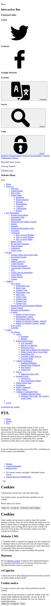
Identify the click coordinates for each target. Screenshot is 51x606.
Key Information (12, 213)
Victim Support (17, 277)
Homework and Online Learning (24, 222)
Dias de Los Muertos (29, 345)
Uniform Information (19, 266)
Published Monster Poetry (31, 394)
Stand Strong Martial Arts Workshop (35, 350)
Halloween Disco (27, 348)
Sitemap (9, 464)
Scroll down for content (10, 407)
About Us (10, 186)
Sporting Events (22, 376)
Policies (14, 224)
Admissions (15, 248)
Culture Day (25, 370)
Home (8, 184)
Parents (9, 253)
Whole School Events (24, 341)
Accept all (14, 508)
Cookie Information (13, 466)
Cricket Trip (25, 378)
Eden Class (20, 295)
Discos (18, 372)
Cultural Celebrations (24, 361)
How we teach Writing (25, 237)
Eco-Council (16, 325)
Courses (14, 279)
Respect (15, 158)
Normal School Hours (19, 215)
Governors (15, 231)
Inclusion (26, 156)
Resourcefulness (16, 156)
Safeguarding (16, 219)
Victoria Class (21, 301)
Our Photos (15, 332)
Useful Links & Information (22, 272)
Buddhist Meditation (29, 363)
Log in (42, 153)
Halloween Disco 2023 (30, 374)
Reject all (5, 508)
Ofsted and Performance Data (22, 228)
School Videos (21, 390)
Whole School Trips (23, 383)
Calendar (14, 259)
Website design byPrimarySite (18, 477)
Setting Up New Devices (25, 314)
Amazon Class (21, 290)
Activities (14, 328)
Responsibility (36, 156)
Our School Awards (18, 257)
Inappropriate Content (24, 317)
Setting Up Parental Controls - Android (31, 321)
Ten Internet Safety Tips (25, 319)
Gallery (9, 330)
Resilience (5, 156)
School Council (17, 308)
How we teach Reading (25, 235)
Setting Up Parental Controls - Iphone (30, 323)
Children (9, 281)
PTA (13, 270)
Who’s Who (15, 193)
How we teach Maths (24, 239)
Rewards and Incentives (20, 310)
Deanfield (24, 337)
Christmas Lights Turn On (31, 356)
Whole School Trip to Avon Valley (34, 352)
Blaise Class (20, 288)
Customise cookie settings (30, 508)
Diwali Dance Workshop (30, 365)
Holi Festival (26, 367)
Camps (18, 334)
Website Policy (12, 468)
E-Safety (14, 312)
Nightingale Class (23, 286)
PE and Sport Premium (20, 244)
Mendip (24, 339)
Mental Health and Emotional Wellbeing (26, 306)
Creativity (46, 156)
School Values (16, 195)
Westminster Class (23, 292)
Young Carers (16, 250)
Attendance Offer (18, 217)
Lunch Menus (16, 275)
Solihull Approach (18, 261)
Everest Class (21, 303)
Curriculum (15, 233)
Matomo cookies (13, 561)
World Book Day (27, 354)
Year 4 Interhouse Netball (31, 381)
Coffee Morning (17, 264)
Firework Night (27, 359)
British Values (16, 242)
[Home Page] (7, 170)
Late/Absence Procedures (21, 268)
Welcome (14, 189)
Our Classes (15, 284)
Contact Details (17, 191)
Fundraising (20, 385)
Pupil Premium (17, 246)
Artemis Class (21, 299)
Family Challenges (23, 387)
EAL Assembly (27, 343)
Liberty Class (21, 297)
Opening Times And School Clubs (24, 255)
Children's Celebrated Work (27, 392)
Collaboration (6, 158)
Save (23, 604)
